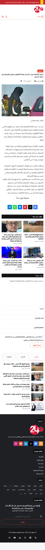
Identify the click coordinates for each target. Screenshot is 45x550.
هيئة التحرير (39, 81)
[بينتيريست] (25, 207)
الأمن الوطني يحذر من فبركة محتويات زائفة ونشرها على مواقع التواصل (33, 262)
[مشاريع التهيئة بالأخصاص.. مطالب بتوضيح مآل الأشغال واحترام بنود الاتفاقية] (33, 226)
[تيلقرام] (10, 207)
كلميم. (30, 493)
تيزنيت (40, 489)
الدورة (29, 485)
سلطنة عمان (21, 489)
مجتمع (40, 71)
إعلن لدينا (40, 463)
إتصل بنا (41, 466)
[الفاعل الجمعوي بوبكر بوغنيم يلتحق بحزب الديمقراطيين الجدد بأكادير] (37, 407)
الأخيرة (23, 356)
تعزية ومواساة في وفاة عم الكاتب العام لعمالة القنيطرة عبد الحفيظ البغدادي (16, 385)
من (25, 493)
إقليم (35, 485)
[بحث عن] (3, 16)
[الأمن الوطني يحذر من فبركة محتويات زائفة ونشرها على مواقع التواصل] (33, 252)
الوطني (23, 485)
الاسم (41, 308)
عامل (8, 489)
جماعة (34, 489)
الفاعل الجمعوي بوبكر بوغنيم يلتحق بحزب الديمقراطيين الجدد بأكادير (18, 404)
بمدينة (5, 485)
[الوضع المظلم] (6, 16)
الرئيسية (41, 456)
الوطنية (16, 485)
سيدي (13, 489)
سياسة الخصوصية (38, 470)
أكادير (40, 485)
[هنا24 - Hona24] (38, 9)
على (41, 493)
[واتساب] (15, 207)
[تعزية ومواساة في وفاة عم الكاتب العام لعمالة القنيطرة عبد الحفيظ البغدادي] (37, 387)
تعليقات (8, 356)
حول (29, 489)
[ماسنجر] (20, 207)
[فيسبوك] (35, 207)
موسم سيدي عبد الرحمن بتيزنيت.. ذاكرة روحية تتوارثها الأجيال (17, 395)
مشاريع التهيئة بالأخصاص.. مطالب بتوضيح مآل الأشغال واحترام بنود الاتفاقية (33, 236)
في (36, 493)
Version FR (39, 473)
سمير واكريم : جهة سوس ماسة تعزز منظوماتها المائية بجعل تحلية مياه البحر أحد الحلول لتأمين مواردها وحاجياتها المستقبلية (12, 237)
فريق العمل (40, 460)
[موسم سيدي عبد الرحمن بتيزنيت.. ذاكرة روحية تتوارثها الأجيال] (37, 397)
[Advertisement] (22, 44)
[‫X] (30, 207)
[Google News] (22, 198)
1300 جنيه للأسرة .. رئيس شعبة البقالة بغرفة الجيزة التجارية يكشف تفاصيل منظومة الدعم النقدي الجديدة (12, 263)
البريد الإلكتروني (38, 318)
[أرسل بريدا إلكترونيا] (35, 81)
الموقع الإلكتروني (38, 327)
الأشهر (37, 356)
